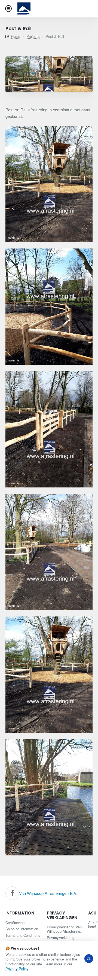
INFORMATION (19, 913)
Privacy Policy (16, 968)
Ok (89, 958)
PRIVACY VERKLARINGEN (62, 915)
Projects (33, 36)
